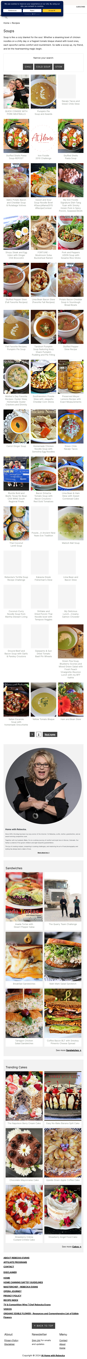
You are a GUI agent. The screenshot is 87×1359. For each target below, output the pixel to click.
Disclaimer (9, 1344)
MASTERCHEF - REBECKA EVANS (21, 1287)
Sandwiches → (73, 1050)
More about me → (43, 853)
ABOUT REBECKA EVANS (16, 1258)
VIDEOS (8, 1309)
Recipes (16, 23)
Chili (28, 66)
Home (6, 23)
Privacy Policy (11, 1340)
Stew (58, 66)
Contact (63, 1340)
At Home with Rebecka (53, 1355)
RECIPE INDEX (11, 1300)
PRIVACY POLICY (12, 1295)
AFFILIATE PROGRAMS (15, 1262)
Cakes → (76, 1246)
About (62, 1344)
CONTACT (9, 1266)
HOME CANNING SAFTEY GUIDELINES (23, 1282)
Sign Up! (36, 1340)
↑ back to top (43, 1325)
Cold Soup (43, 66)
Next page (50, 734)
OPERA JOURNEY (13, 1291)
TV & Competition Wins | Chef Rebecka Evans (27, 1304)
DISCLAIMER (10, 1272)
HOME (7, 1278)
